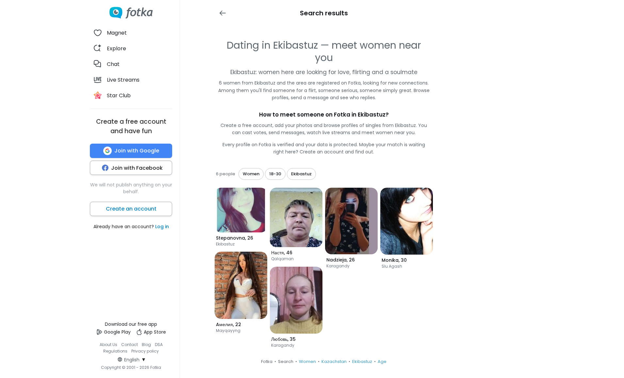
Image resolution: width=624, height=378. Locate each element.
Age (382, 361)
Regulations (115, 351)
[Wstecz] (222, 13)
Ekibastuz (362, 361)
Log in (162, 226)
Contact (129, 344)
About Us (108, 344)
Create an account (131, 209)
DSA (159, 344)
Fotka (266, 361)
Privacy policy (145, 351)
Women (307, 361)
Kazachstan (334, 361)
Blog (146, 344)
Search (285, 361)
